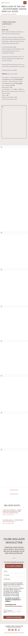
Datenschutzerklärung (14, 586)
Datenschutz (13, 632)
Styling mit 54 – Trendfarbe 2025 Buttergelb (13, 520)
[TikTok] (19, 630)
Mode (4, 514)
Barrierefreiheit (20, 632)
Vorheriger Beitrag (14, 490)
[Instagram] (12, 630)
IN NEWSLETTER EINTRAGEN (14, 617)
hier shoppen (19, 83)
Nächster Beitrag (14, 494)
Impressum (6, 632)
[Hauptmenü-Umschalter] (25, 2)
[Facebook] (9, 630)
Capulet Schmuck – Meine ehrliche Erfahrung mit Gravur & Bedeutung (12, 511)
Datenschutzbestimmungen (13, 606)
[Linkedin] (15, 630)
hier (8, 95)
